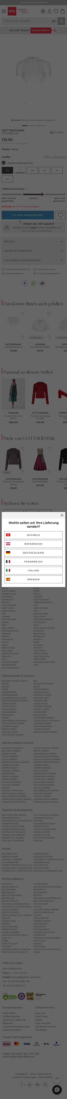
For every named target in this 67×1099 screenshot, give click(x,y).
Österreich (33, 543)
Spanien (33, 579)
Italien (33, 570)
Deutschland (33, 552)
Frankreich (33, 561)
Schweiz (33, 535)
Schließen (62, 515)
